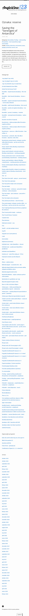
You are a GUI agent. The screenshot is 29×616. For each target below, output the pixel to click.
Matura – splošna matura (7, 262)
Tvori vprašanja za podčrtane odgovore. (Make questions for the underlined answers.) (12, 399)
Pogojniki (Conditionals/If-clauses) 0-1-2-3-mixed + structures (14, 357)
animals (8, 45)
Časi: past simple (6, 186)
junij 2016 (4, 583)
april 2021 (4, 466)
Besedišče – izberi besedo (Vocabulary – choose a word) (13, 97)
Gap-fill (4, 231)
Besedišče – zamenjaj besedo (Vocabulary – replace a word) (14, 116)
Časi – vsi (4, 175)
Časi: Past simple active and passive (10, 198)
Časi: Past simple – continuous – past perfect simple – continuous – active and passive (14, 190)
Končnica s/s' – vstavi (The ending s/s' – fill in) (12, 254)
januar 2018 (5, 543)
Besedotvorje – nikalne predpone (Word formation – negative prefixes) (14, 127)
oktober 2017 (5, 551)
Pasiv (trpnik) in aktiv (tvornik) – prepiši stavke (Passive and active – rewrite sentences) (12, 332)
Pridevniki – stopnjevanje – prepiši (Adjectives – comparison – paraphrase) (13, 384)
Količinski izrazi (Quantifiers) (8, 251)
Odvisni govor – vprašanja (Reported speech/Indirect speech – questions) (14, 292)
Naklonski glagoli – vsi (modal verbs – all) (11, 264)
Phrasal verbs (5, 343)
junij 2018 (4, 530)
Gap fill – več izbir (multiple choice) (10, 228)
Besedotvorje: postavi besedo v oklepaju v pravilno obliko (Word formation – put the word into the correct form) (14, 142)
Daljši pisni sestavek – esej (8, 223)
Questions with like (6, 443)
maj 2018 (4, 533)
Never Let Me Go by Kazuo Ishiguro (10, 284)
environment (18, 45)
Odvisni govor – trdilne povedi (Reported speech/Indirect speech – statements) (11, 288)
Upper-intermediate (6, 402)
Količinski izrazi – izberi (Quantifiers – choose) (12, 244)
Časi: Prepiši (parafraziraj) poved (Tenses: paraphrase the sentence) (14, 208)
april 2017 (4, 562)
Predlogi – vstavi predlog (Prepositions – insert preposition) (13, 379)
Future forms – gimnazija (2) (8, 445)
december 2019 (6, 490)
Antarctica (12, 45)
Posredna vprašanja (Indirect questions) (11, 368)
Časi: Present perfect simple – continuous (11, 212)
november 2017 (5, 548)
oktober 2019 (5, 495)
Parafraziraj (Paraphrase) (8, 317)
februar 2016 (5, 594)
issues (23, 45)
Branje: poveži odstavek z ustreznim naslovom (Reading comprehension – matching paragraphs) (13, 152)
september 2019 (6, 498)
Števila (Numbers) (6, 393)
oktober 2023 (5, 458)
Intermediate (10, 40)
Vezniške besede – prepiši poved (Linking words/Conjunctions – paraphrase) (11, 406)
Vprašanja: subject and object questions (11, 425)
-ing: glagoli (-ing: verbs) (8, 78)
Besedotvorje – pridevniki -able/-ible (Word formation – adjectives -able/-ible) (12, 136)
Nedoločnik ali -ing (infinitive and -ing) (11, 279)
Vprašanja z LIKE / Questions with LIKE (11, 422)
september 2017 (6, 554)
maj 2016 (4, 586)
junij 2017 (4, 556)
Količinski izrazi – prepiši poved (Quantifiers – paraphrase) (12, 247)
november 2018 (5, 519)
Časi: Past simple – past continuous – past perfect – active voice (14, 194)
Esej (3, 225)
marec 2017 (5, 564)
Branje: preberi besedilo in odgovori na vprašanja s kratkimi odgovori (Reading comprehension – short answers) (14, 171)
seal (17, 47)
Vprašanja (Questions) (7, 419)
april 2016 (4, 588)
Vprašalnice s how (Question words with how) (12, 417)
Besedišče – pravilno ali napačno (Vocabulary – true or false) (14, 108)
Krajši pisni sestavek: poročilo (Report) (11, 256)
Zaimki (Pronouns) (6, 427)
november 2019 (5, 493)
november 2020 (5, 471)
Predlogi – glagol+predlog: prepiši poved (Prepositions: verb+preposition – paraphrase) (12, 374)
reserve (13, 47)
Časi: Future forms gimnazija (8, 181)
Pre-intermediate (6, 371)
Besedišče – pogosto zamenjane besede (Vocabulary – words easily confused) (14, 101)
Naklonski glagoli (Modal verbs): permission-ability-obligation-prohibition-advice (14, 268)
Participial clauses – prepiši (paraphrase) (11, 319)
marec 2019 (5, 509)
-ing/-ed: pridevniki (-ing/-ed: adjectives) (11, 83)
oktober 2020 (5, 474)
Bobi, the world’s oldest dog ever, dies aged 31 (13, 437)
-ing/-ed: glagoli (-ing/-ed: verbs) (10, 81)
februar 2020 (5, 485)
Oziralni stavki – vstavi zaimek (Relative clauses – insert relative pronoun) (13, 313)
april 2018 (4, 535)
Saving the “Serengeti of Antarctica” (9, 30)
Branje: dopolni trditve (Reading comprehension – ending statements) (13, 147)
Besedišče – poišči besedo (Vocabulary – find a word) (14, 105)
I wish (3, 236)
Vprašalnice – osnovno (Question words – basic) (13, 414)
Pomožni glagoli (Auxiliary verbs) (9, 366)
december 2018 (6, 517)
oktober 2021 (5, 461)
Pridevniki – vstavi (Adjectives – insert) (11, 387)
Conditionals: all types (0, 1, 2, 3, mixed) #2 (12, 448)
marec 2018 (5, 538)
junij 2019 (4, 501)
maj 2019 (4, 503)
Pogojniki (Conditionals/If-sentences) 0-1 (11, 360)
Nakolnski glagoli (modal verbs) (9, 272)
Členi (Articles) (5, 220)
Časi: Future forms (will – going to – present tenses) (14, 178)
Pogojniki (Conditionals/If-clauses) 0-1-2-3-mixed (13, 353)
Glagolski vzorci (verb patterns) (9, 233)
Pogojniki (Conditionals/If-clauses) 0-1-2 (11, 351)
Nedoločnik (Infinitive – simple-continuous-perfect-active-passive (14, 275)
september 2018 (6, 525)
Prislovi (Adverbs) (6, 390)
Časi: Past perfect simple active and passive (12, 183)
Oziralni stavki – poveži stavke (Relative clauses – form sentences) (13, 304)
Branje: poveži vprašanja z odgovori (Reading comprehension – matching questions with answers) (14, 161)
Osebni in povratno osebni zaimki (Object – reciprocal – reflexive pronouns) (14, 299)
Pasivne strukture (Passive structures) (11, 340)
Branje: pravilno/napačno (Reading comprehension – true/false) (14, 165)
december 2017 (6, 546)
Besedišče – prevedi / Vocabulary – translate (12, 112)
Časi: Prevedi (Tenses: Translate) (9, 215)
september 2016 (6, 580)
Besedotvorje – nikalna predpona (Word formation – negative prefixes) (14, 123)
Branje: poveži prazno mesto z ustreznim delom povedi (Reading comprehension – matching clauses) (14, 156)
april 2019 (4, 506)
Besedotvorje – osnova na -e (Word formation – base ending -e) (14, 132)
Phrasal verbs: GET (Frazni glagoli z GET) (11, 345)
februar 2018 (5, 541)
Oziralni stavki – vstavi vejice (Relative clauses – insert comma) (13, 308)
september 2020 (6, 477)
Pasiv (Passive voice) (7, 322)
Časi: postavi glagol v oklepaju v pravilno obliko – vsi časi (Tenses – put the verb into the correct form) (14, 204)
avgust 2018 (5, 527)
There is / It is (5, 395)
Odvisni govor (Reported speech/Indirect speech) (13, 296)
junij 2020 (4, 479)
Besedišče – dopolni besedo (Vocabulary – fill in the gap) (14, 92)
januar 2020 (5, 487)
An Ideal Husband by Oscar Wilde (9, 86)
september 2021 (6, 463)
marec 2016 (5, 591)
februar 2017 (5, 567)
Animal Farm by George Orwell (9, 89)
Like (3, 259)
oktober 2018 (5, 522)
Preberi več (6, 66)
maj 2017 (4, 559)
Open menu (14, 13)
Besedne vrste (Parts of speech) (9, 119)
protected (8, 47)
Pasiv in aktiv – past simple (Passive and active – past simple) (14, 336)
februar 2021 (5, 469)
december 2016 (6, 572)
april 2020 (4, 482)
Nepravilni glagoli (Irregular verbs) (10, 281)
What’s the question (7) (7, 440)
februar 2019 (5, 511)
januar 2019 (5, 514)
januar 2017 (5, 570)
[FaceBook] (3, 606)
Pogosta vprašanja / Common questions (11, 363)
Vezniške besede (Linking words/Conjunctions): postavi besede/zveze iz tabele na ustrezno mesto (13, 410)
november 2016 (5, 575)
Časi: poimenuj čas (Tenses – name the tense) (12, 200)
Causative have (5, 217)
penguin (4, 47)
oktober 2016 (5, 578)
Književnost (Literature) (7, 241)
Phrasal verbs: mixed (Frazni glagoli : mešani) (12, 348)
